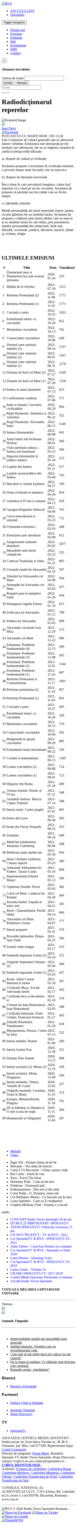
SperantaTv (18, 1430)
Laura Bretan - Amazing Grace (31, 1258)
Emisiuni (16, 37)
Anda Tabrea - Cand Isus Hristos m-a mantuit (40, 1246)
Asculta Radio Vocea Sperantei (31, 1281)
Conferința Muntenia (45, 1472)
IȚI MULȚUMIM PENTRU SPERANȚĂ (39, 1223)
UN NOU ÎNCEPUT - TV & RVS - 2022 (39, 1235)
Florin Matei (40, 1453)
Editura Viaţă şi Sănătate (26, 1403)
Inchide (7, 82)
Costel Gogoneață (14, 1449)
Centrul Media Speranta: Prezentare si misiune (41, 1277)
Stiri (13, 41)
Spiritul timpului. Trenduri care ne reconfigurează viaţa (33, 1348)
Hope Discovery (21, 1414)
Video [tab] (14, 1155)
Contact (15, 53)
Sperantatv (17, 15)
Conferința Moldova (15, 1472)
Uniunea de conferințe (31, 1469)
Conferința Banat (59, 1469)
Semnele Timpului (22, 1410)
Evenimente (18, 45)
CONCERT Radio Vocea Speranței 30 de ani (40, 1219)
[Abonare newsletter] (3, 92)
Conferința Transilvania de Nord (35, 1476)
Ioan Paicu (9, 128)
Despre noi (17, 30)
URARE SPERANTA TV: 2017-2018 (36, 1273)
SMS (13, 49)
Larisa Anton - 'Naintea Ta (28, 1269)
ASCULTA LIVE (22, 11)
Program (16, 34)
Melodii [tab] (15, 1151)
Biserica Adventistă (23, 1386)
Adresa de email (13, 78)
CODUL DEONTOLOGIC (21, 1465)
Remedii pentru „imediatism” (30, 1369)
